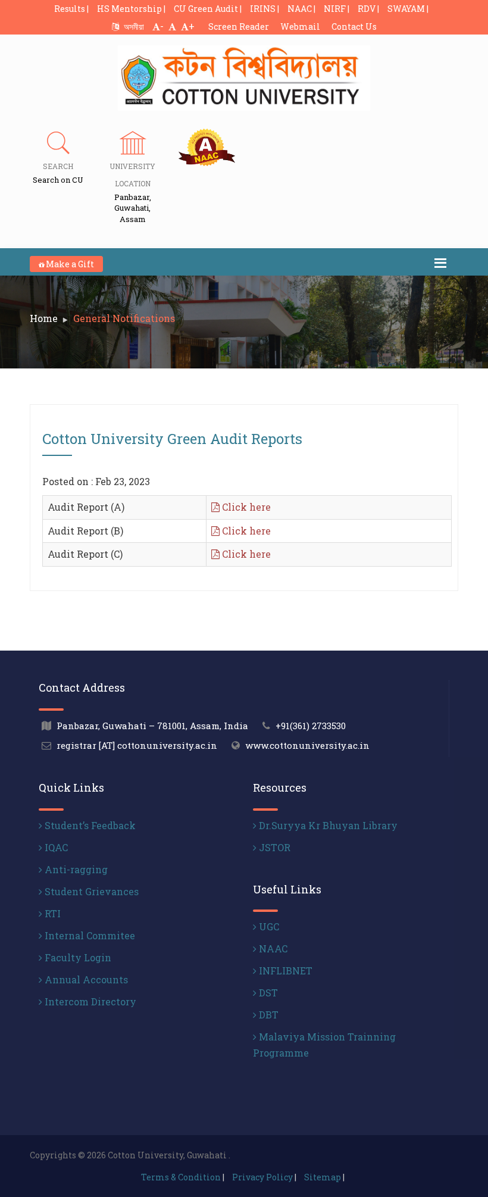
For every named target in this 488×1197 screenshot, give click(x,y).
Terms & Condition (181, 1177)
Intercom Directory (89, 1001)
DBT (267, 1014)
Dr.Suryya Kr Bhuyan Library (327, 825)
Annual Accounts (85, 979)
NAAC (271, 948)
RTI (51, 913)
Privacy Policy (262, 1177)
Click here (245, 507)
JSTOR (273, 847)
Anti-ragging (75, 869)
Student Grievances (90, 891)
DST (267, 992)
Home (44, 318)
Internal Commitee (88, 935)
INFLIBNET (284, 970)
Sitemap (322, 1177)
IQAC (55, 847)
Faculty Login (76, 957)
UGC (267, 926)
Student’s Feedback (89, 825)
